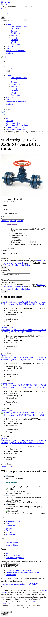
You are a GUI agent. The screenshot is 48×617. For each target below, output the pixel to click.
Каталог (6, 2)
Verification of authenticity (16, 102)
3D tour (14, 82)
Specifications (11, 225)
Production (15, 80)
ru (7, 13)
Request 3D (18, 221)
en (3, 17)
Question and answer (19, 78)
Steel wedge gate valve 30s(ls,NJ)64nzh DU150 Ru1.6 (22, 304)
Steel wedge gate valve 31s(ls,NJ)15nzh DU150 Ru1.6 (22, 415)
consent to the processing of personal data (23, 262)
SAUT (13, 93)
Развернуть (6, 612)
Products (9, 97)
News (8, 99)
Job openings (16, 95)
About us (14, 91)
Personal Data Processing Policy (17, 265)
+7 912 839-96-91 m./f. (15, 555)
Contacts (9, 104)
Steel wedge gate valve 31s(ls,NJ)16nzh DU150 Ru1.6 (22, 359)
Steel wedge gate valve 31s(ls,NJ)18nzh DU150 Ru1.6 (22, 387)
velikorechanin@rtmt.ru (15, 558)
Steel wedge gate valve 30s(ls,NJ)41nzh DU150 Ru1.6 (22, 443)
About (8, 75)
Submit (4, 267)
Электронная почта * (10, 253)
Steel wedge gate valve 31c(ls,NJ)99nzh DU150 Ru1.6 (22, 332)
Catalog (14, 89)
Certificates (15, 84)
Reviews (14, 86)
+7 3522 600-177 (8, 9)
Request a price (7, 221)
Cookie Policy (11, 575)
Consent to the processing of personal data (22, 572)
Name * (4, 251)
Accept (4, 615)
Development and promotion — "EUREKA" (20, 584)
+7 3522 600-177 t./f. (14, 553)
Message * (5, 258)
